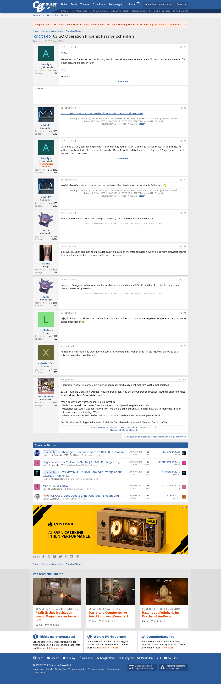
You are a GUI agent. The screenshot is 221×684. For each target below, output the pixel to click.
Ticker (64, 4)
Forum (132, 4)
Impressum (38, 669)
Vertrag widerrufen (77, 669)
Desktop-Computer (75, 489)
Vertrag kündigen (96, 669)
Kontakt (49, 669)
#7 (185, 279)
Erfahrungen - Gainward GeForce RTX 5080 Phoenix (91, 452)
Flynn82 (46, 479)
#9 (185, 346)
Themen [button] (85, 4)
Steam (142, 123)
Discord (54, 658)
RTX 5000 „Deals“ (100, 11)
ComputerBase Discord (160, 24)
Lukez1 (122, 427)
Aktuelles (37, 15)
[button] (44, 15)
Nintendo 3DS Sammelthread (123, 430)
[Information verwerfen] (185, 24)
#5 (185, 213)
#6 (185, 246)
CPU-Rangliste (181, 11)
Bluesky (70, 658)
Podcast (66, 11)
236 (40, 625)
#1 (185, 47)
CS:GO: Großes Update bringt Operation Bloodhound (85, 495)
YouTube (173, 658)
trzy (44, 465)
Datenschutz (39, 672)
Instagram (128, 658)
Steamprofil (123, 81)
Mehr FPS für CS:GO (55, 486)
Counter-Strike (69, 498)
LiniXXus (46, 455)
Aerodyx (39, 41)
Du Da (153, 427)
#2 (185, 107)
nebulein (176, 498)
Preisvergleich (117, 4)
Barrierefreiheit (114, 669)
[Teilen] (181, 47)
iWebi (177, 454)
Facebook (87, 658)
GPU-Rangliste (163, 11)
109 (93, 621)
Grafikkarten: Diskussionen (82, 455)
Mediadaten (60, 669)
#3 (185, 141)
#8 (185, 312)
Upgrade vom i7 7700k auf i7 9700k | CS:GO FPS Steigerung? (81, 462)
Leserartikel (52, 15)
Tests (74, 4)
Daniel (46, 498)
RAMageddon (81, 11)
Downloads (99, 4)
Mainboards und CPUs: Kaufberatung (83, 465)
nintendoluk (103, 427)
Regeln (64, 15)
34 (146, 621)
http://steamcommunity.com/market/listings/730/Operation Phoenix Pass (102, 113)
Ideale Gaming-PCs (142, 11)
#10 (184, 379)
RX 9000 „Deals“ (121, 11)
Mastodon (147, 658)
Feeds (40, 658)
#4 (185, 179)
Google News (107, 658)
